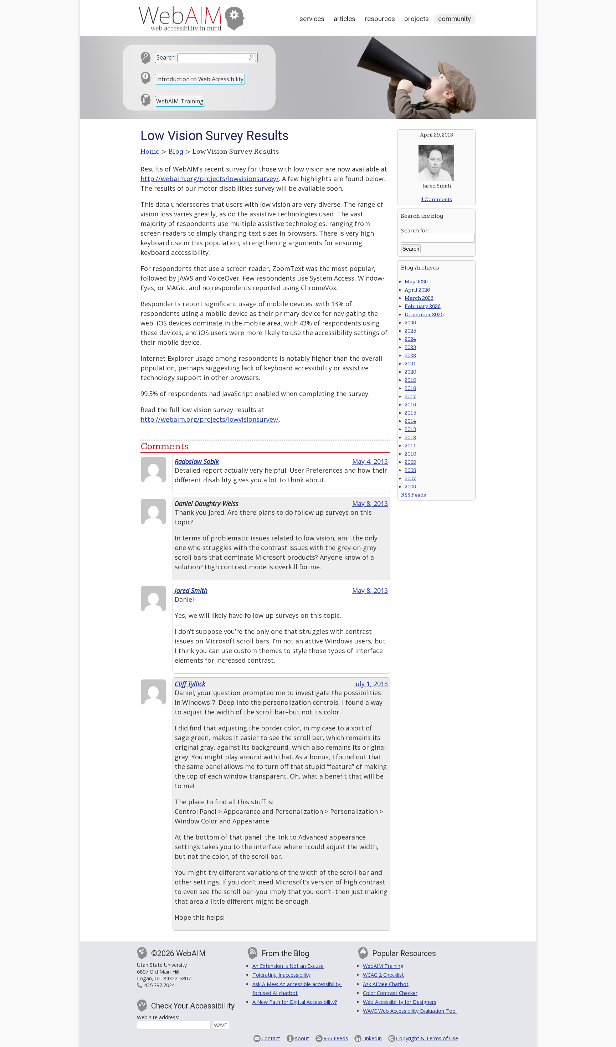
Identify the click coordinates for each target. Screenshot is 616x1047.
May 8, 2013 (370, 503)
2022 (410, 355)
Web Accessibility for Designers (399, 1002)
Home (150, 151)
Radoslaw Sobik (197, 461)
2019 (410, 380)
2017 (410, 396)
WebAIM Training (180, 101)
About (301, 1038)
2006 (410, 486)
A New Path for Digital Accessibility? (294, 1002)
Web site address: (158, 1017)
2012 (410, 437)
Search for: (415, 230)
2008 (410, 470)
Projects (416, 19)
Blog (176, 151)
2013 (410, 429)
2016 (410, 404)
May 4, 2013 (370, 461)
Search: (166, 57)
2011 (410, 445)
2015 (410, 413)
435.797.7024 (159, 985)
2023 (410, 347)
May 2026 (416, 281)
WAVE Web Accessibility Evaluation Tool (410, 1010)
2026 (410, 322)
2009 (410, 462)
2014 (410, 421)
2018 (410, 388)
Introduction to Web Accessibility (199, 79)
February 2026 (423, 306)
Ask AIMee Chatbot (386, 984)
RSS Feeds (413, 495)
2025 (410, 331)
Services (311, 19)
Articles (344, 19)
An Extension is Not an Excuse (288, 966)
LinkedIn (372, 1038)
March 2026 (419, 298)
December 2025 (424, 314)
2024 (410, 339)
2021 (410, 363)
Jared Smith (191, 590)
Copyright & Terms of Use (427, 1038)
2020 (410, 372)
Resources (380, 19)
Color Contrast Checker (390, 993)
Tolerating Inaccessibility (281, 974)
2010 (410, 454)
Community (454, 19)
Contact (270, 1038)
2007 (410, 478)
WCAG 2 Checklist (383, 974)
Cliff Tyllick (190, 683)
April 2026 (417, 290)
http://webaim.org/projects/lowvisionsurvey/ (209, 178)
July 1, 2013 (371, 683)
